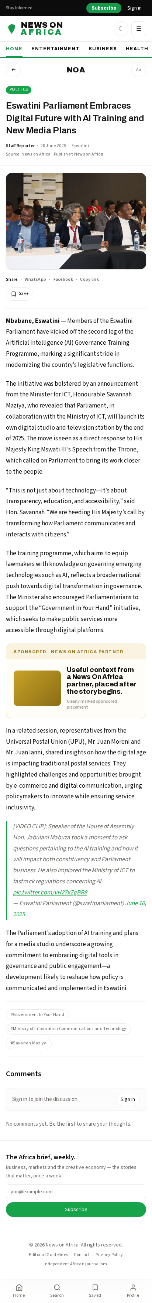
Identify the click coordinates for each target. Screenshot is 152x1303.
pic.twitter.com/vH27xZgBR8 (50, 892)
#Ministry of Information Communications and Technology (68, 1029)
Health (137, 48)
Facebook (63, 280)
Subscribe (103, 8)
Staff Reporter (20, 146)
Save (23, 293)
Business (103, 48)
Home (14, 48)
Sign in (134, 8)
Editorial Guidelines (48, 1255)
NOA (76, 69)
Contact (82, 1255)
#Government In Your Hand (37, 1015)
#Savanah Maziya (29, 1043)
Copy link (89, 280)
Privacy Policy (109, 1255)
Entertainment (55, 48)
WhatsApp (35, 280)
